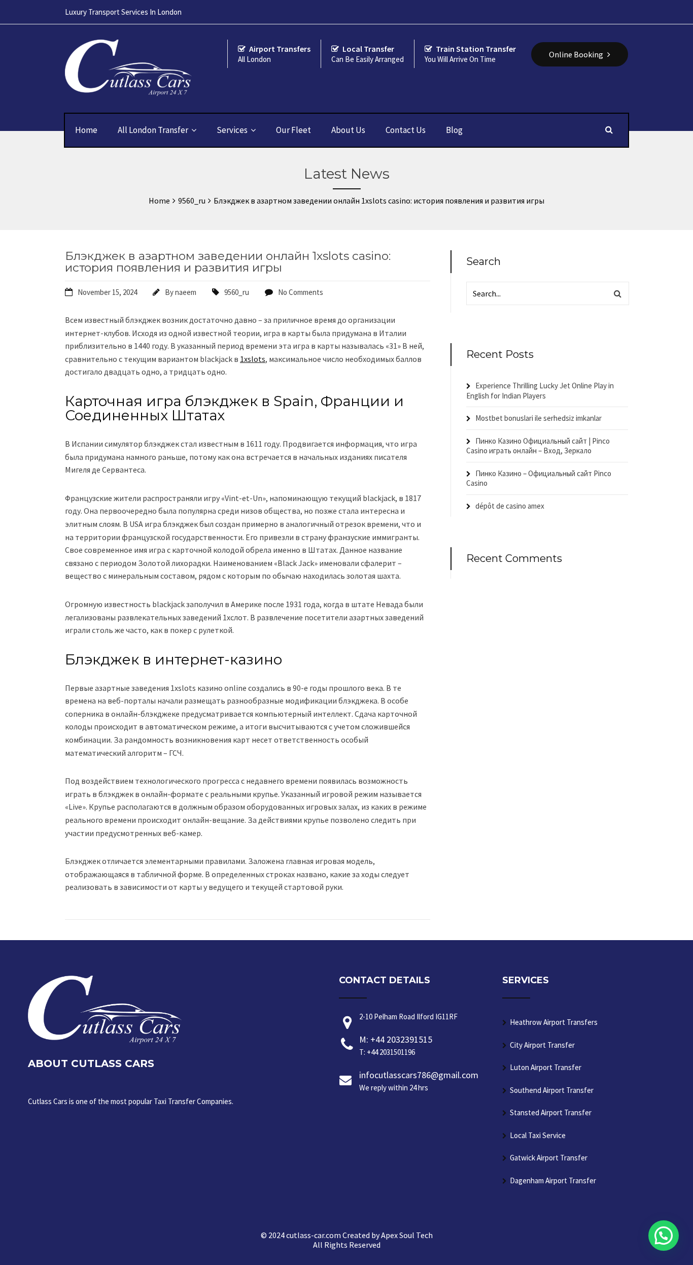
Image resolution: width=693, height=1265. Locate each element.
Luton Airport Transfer (545, 1067)
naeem (185, 292)
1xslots (252, 359)
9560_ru (236, 292)
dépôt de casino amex (509, 506)
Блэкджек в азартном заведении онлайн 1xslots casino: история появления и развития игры (228, 262)
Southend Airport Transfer (552, 1090)
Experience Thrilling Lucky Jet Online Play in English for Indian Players (540, 391)
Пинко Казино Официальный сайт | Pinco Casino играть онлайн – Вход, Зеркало (538, 446)
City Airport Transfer (542, 1045)
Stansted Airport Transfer (551, 1112)
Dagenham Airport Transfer (553, 1180)
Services (232, 130)
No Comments (300, 292)
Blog (454, 130)
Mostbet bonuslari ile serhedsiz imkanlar (538, 418)
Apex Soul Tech (407, 1235)
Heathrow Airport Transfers (554, 1022)
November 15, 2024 (107, 292)
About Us (348, 130)
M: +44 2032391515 (395, 1045)
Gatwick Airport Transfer (548, 1157)
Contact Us (406, 130)
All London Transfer (153, 130)
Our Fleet (293, 130)
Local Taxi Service (538, 1135)
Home (86, 130)
